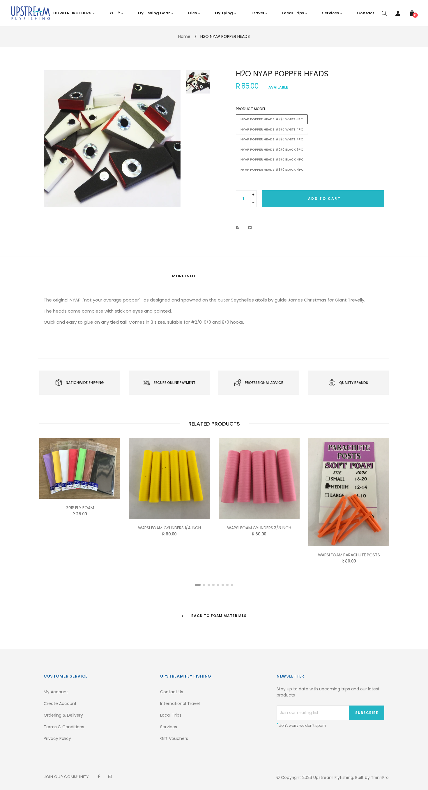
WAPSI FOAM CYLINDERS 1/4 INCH (169, 528)
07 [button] (227, 585)
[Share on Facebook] (239, 227)
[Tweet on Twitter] (250, 227)
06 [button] (223, 585)
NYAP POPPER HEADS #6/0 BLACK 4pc (272, 159)
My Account (56, 692)
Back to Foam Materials (218, 615)
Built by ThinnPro (372, 777)
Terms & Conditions (64, 727)
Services (168, 727)
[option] (112, 138)
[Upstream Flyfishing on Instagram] (110, 777)
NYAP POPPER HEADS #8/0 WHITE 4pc (271, 139)
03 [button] (209, 585)
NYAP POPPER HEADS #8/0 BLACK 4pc (272, 169)
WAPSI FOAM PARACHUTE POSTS (349, 555)
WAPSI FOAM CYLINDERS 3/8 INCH (259, 528)
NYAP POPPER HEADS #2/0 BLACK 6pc (271, 149)
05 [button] (218, 585)
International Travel (180, 703)
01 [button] (198, 585)
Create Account (60, 703)
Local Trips (170, 715)
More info (183, 276)
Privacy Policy (57, 738)
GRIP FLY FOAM (80, 508)
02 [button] (204, 585)
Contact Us (171, 692)
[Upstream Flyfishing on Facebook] (99, 777)
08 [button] (232, 585)
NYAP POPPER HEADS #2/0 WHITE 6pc (271, 119)
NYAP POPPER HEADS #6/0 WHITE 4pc (271, 129)
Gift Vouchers (174, 738)
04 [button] (213, 585)
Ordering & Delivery (63, 715)
